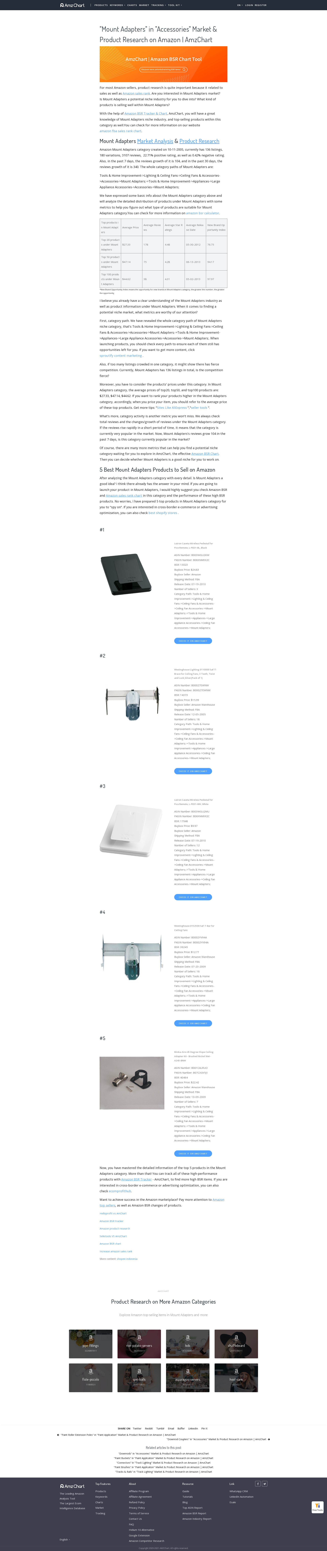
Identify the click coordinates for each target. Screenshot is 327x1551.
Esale (233, 1502)
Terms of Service (139, 1513)
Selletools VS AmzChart (113, 1236)
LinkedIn (193, 1428)
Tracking (100, 1513)
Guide (185, 1491)
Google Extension (139, 1535)
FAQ (131, 1524)
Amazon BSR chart (110, 1243)
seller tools (199, 408)
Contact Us (135, 1518)
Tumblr (160, 1428)
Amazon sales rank (136, 93)
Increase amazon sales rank (116, 1251)
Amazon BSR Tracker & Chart (145, 113)
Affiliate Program (139, 1491)
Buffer (181, 1428)
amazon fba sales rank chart (120, 131)
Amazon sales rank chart (124, 495)
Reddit (149, 1428)
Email (171, 1428)
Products (101, 5)
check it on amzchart (193, 641)
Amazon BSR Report (194, 1513)
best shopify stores (163, 513)
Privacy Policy (137, 1507)
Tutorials (187, 1496)
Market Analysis (155, 140)
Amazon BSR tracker (111, 1221)
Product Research (200, 140)
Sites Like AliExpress (172, 408)
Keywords (101, 1496)
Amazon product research (115, 1228)
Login (249, 5)
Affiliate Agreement (140, 1496)
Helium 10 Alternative (141, 1529)
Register (261, 5)
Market (144, 5)
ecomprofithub (120, 1191)
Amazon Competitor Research (146, 1540)
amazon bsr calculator (202, 213)
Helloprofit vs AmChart (113, 1213)
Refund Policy (137, 1502)
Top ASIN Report (192, 1507)
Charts (132, 5)
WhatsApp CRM (239, 1491)
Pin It (204, 1428)
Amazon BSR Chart (205, 454)
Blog (185, 1502)
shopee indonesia (127, 1258)
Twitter (137, 1428)
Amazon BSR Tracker (136, 1179)
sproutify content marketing (121, 355)
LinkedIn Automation (241, 1496)
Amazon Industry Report (196, 1518)
